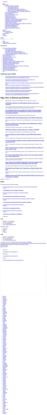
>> (5, 179)
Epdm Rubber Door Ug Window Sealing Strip (19, 243)
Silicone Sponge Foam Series (11, 22)
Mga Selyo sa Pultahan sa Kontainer (12, 24)
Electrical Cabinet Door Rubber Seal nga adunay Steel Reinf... (17, 91)
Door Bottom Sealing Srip (13, 8)
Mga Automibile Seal (9, 13)
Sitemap (24, 242)
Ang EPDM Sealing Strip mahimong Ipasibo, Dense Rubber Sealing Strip (23, 117)
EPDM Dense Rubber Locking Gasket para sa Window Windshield (22, 129)
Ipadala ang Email (3, 246)
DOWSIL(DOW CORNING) (11, 25)
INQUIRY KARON (4, 226)
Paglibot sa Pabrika (9, 32)
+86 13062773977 (14, 256)
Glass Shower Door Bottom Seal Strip (21, 244)
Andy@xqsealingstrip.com (11, 224)
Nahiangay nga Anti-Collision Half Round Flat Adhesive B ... (17, 94)
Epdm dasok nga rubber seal (10, 17)
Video (4, 34)
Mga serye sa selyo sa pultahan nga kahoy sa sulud (17, 10)
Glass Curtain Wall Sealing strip (11, 12)
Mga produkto (5, 4)
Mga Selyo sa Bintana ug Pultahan (12, 5)
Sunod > (3, 179)
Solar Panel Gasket (32, 243)
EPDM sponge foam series (10, 16)
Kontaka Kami (6, 33)
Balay (4, 3)
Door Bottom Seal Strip (5, 243)
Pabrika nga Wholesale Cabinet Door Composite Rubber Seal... (17, 88)
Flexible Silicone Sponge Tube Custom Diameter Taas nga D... (17, 77)
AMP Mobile (29, 242)
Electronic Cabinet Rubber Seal (11, 26)
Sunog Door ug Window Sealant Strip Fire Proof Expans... (16, 80)
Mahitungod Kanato (7, 31)
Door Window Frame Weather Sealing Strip (16, 9)
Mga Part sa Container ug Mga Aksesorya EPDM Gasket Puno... (17, 85)
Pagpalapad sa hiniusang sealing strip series (13, 20)
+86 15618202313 (8, 223)
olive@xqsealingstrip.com (11, 240)
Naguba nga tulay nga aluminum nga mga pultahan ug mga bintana (18, 23)
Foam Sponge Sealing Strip (13, 6)
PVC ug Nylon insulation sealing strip (12, 27)
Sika (6, 29)
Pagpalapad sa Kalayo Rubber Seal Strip (13, 21)
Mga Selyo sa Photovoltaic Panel (11, 14)
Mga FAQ (5, 35)
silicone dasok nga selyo (10, 15)
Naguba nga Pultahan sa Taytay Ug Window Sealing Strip (19, 11)
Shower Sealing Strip (9, 244)
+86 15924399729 (8, 238)
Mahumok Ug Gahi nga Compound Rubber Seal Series (16, 19)
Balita (4, 30)
